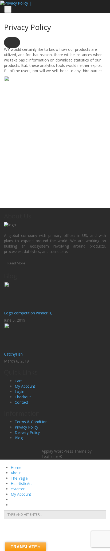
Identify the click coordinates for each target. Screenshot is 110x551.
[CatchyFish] (55, 336)
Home (16, 467)
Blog (19, 437)
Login (19, 391)
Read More (16, 263)
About (16, 472)
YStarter (18, 488)
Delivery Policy (27, 432)
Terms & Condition (31, 421)
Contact (21, 402)
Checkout (23, 396)
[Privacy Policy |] (15, 2)
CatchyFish (13, 354)
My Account (25, 386)
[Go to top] (55, 445)
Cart (18, 380)
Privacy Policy (26, 427)
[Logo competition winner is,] (55, 295)
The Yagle (19, 478)
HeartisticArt (21, 483)
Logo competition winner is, (28, 312)
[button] (12, 42)
